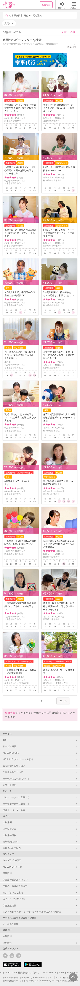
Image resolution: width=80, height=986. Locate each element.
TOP (5, 739)
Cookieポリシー (47, 980)
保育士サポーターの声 (14, 809)
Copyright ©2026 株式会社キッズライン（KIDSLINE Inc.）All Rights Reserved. (40, 972)
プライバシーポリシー (29, 980)
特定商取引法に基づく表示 (67, 980)
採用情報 (7, 942)
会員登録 (10, 712)
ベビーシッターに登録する (16, 797)
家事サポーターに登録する (16, 803)
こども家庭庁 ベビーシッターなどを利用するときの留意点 (32, 911)
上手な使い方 (9, 828)
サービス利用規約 (10, 977)
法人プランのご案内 (13, 892)
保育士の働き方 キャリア (15, 879)
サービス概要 (9, 746)
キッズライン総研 (12, 860)
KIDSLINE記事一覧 (12, 866)
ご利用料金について (13, 771)
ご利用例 (7, 822)
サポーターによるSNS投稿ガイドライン (36, 977)
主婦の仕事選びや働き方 (15, 885)
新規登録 (46, 4)
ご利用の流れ (9, 835)
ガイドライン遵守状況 (14, 898)
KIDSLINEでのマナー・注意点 (18, 759)
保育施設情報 (9, 905)
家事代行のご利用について (16, 778)
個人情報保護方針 (10, 980)
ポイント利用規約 (62, 977)
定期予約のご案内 (12, 847)
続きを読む (72, 47)
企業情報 (7, 936)
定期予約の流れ (10, 841)
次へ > (63, 701)
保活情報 (7, 873)
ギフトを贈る (9, 784)
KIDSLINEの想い (11, 752)
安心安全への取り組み (14, 765)
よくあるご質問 (10, 923)
